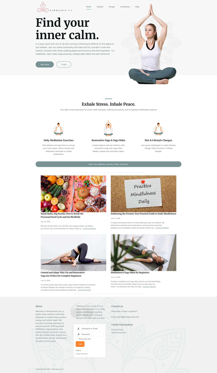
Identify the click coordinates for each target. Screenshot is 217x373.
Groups (112, 7)
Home (88, 7)
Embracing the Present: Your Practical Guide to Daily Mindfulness (143, 213)
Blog (137, 7)
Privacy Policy (117, 329)
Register (78, 350)
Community (125, 7)
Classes (100, 7)
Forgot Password (82, 354)
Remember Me (85, 339)
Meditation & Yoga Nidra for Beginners (130, 272)
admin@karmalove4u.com (128, 317)
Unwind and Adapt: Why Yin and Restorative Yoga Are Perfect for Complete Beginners (63, 274)
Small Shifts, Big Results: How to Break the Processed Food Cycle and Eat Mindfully (62, 215)
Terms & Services (118, 332)
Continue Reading (89, 228)
